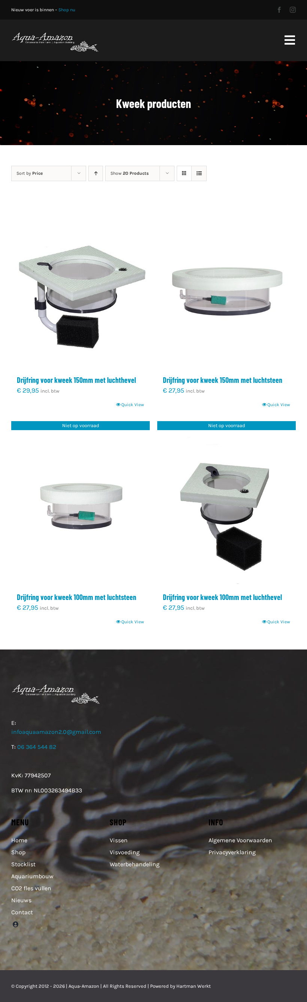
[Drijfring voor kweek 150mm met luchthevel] (80, 285)
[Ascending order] (95, 173)
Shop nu (66, 9)
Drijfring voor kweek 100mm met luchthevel (222, 597)
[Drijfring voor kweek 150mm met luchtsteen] (226, 285)
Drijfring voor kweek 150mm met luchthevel (76, 379)
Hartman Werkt (193, 986)
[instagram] (293, 10)
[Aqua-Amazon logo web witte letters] (54, 34)
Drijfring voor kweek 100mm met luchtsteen (76, 597)
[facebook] (279, 10)
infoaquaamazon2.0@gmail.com (56, 731)
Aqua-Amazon (84, 986)
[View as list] (199, 173)
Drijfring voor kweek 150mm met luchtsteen (222, 379)
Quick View (132, 404)
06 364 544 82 (36, 746)
